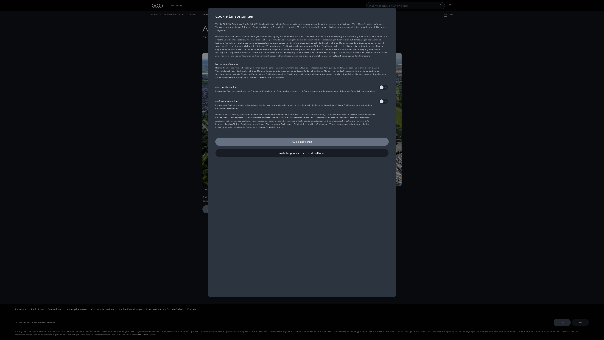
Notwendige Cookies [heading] (226, 63)
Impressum (364, 56)
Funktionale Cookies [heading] (226, 87)
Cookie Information (314, 56)
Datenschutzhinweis (342, 56)
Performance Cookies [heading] (227, 101)
